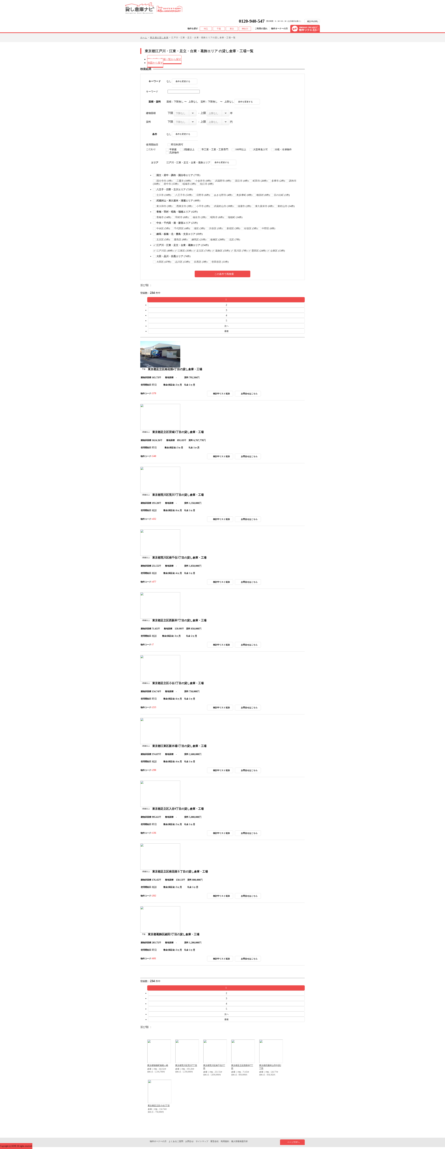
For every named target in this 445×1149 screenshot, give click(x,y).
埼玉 (206, 28)
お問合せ (189, 1141)
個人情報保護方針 (239, 1141)
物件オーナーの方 (279, 28)
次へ (226, 326)
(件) (178, 175)
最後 (226, 331)
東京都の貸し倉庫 (159, 37)
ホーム (143, 37)
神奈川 (245, 28)
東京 (232, 28)
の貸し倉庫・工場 (175, 369)
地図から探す (155, 62)
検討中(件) (312, 21)
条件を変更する (183, 81)
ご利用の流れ (261, 28)
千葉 (219, 28)
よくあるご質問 (176, 1141)
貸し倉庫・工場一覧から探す (164, 59)
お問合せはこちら (249, 393)
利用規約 (225, 1141)
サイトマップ (202, 1141)
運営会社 (214, 1141)
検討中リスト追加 (221, 393)
